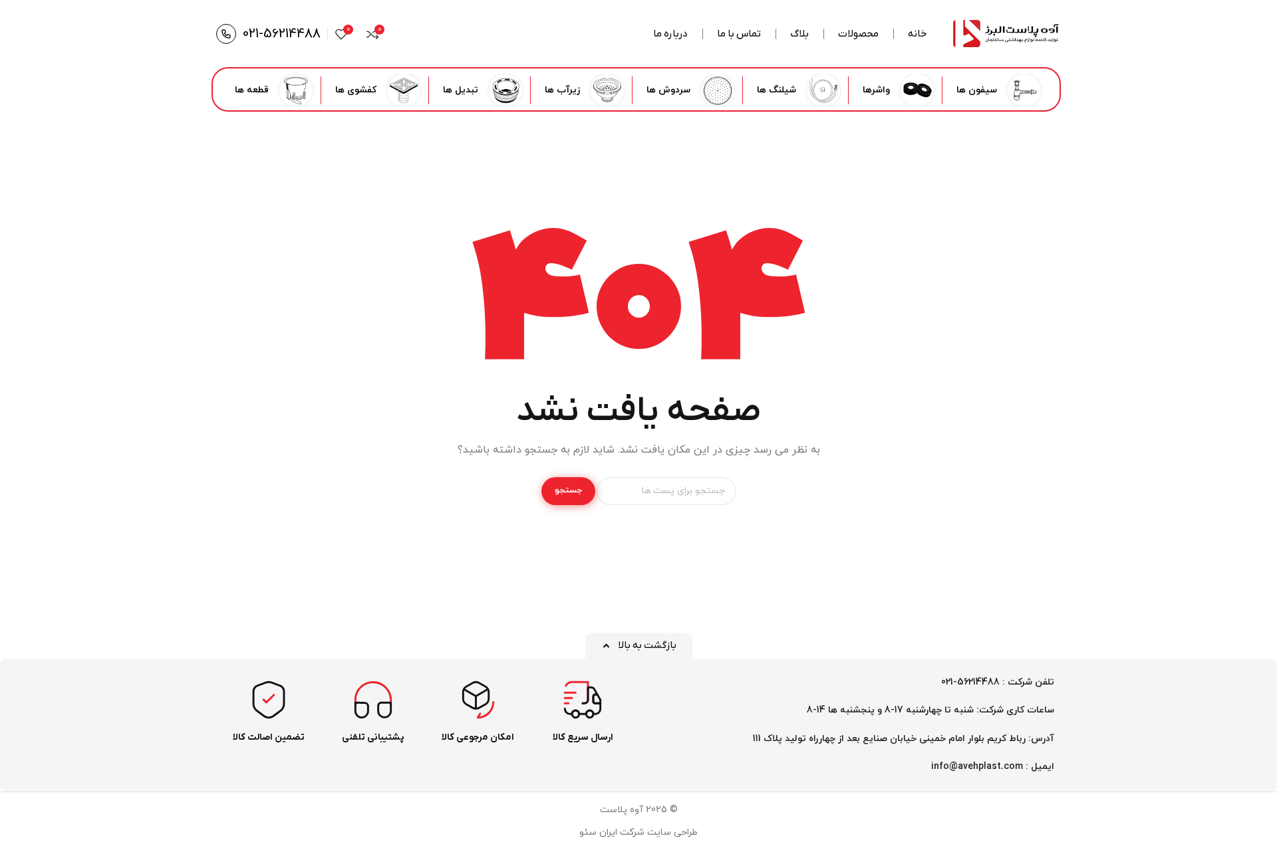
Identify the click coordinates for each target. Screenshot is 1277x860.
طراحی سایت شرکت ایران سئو (638, 832)
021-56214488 (282, 34)
